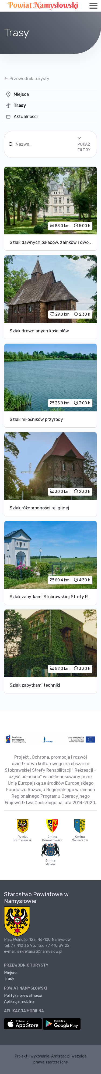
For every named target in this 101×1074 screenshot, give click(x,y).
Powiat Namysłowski (22, 838)
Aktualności (26, 116)
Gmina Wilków (50, 862)
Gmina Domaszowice (52, 838)
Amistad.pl (60, 1056)
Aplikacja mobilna (19, 1001)
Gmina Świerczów (80, 838)
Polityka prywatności (23, 995)
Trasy (20, 105)
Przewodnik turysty (28, 78)
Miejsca (21, 94)
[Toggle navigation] (93, 5)
